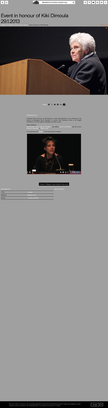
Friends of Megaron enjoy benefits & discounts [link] (54, 184)
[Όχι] (101, 404)
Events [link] (25, 25)
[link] (2, 2)
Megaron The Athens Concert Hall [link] (11, 25)
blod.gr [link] (41, 131)
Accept (95, 404)
